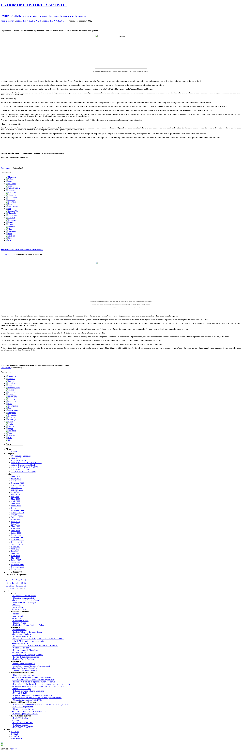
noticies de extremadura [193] (23, 465)
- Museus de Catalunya (21, 652)
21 (17, 586)
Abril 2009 (15, 501)
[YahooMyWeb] (13, 188)
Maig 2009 (15, 499)
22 (20, 586)
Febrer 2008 (16, 533)
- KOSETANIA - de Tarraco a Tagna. (27, 632)
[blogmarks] (11, 195)
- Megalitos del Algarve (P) (23, 598)
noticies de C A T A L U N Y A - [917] (26, 463)
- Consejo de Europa (20, 621)
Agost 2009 (15, 492)
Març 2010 (15, 476)
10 (25, 580)
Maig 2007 (15, 553)
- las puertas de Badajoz (21, 634)
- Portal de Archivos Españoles (24, 668)
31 (25, 588)
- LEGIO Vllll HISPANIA (22, 723)
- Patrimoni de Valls (20, 643)
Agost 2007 (15, 546)
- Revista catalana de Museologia (25, 650)
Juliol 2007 (15, 549)
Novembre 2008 (17, 512)
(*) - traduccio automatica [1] (22, 456)
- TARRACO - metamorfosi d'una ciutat (28, 641)
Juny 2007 (15, 551)
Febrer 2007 (16, 560)
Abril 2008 (15, 528)
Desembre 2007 (17, 537)
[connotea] (10, 199)
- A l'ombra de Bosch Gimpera (24, 596)
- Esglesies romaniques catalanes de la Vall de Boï (32, 695)
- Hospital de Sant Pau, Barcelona (25, 675)
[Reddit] (9, 222)
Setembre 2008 (17, 517)
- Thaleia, (16, 720)
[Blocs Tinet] (2, 743)
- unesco (15, 614)
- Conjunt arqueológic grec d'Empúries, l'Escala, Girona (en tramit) (38, 686)
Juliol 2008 (15, 522)
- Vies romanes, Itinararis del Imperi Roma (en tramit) (33, 679)
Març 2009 (15, 503)
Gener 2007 (16, 562)
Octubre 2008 (16, 515)
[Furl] (8, 209)
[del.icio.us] (11, 184)
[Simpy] (9, 229)
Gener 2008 (16, 535)
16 (22, 583)
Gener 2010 (16, 481)
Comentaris (6, 168)
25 (7, 588)
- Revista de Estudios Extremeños (25, 657)
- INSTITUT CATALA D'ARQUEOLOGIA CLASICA (35, 645)
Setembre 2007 (17, 544)
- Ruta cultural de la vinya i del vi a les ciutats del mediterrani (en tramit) (40, 704)
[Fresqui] (10, 181)
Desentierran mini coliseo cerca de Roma (22, 249)
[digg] (9, 186)
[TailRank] (10, 236)
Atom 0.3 (15, 736)
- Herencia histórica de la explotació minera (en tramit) (33, 682)
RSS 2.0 (14, 734)
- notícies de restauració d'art (23, 664)
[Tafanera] (10, 179)
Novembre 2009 (17, 485)
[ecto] (8, 240)
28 (17, 588)
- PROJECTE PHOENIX (22, 727)
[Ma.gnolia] (11, 213)
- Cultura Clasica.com (20, 648)
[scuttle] (9, 224)
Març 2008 (15, 531)
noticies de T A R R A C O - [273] (24, 467)
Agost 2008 (15, 519)
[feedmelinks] (12, 206)
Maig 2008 (15, 526)
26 (10, 588)
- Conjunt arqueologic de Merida (25, 713)
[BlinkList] (11, 193)
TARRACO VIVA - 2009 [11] (23, 472)
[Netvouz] (10, 218)
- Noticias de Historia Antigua (24, 602)
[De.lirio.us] (11, 202)
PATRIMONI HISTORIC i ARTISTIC (34, 5)
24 (25, 586)
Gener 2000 (16, 569)
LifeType (14, 749)
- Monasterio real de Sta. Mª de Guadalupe (29, 711)
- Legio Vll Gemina (20, 718)
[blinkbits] (10, 190)
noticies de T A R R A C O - (54, 21)
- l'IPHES (16, 605)
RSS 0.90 (15, 732)
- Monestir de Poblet (20, 693)
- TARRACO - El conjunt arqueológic (27, 655)
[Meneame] (11, 177)
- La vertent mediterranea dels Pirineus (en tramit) (31, 677)
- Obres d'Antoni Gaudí (21, 689)
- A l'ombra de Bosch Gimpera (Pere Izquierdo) (31, 666)
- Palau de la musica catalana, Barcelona (28, 691)
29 (20, 588)
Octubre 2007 (16, 542)
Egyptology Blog (19, 609)
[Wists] (9, 238)
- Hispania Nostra (19, 623)
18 (7, 586)
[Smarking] (11, 231)
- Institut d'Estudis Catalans (23, 659)
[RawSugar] (11, 220)
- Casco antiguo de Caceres (23, 709)
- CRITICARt (17, 618)
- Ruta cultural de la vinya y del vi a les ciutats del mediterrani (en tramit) (41, 684)
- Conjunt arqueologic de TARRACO (27, 700)
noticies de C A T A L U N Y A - (29, 21)
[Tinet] (2, 745)
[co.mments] (11, 197)
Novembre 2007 (17, 540)
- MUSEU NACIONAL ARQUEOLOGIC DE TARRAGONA (38, 639)
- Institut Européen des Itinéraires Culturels (29, 625)
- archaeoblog (17, 607)
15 (20, 583)
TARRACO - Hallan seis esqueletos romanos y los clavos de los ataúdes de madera (43, 16)
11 (7, 583)
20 (13, 586)
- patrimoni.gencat (19, 630)
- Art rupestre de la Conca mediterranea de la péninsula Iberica (37, 698)
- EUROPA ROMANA (21, 636)
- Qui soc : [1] (16, 458)
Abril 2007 (15, 556)
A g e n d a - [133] (18, 460)
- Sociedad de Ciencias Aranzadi (25, 670)
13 (13, 583)
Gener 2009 (16, 508)
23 (22, 586)
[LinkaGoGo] (12, 211)
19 (10, 586)
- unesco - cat (17, 616)
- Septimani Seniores (20, 725)
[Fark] (9, 204)
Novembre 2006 (17, 567)
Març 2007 (15, 558)
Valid (17, 738)
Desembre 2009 (17, 483)
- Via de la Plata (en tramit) (22, 707)
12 (10, 583)
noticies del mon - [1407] (21, 469)
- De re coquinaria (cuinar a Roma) (26, 600)
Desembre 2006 (17, 565)
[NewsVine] (11, 215)
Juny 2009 (15, 497)
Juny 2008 (15, 524)
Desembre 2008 (17, 510)
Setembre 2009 (17, 490)
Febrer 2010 (16, 478)
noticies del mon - (8, 21)
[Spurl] (9, 233)
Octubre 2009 (16, 488)
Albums (14, 451)
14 (17, 583)
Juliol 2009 (15, 494)
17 (25, 583)
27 (13, 588)
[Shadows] (10, 227)
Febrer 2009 (16, 506)
